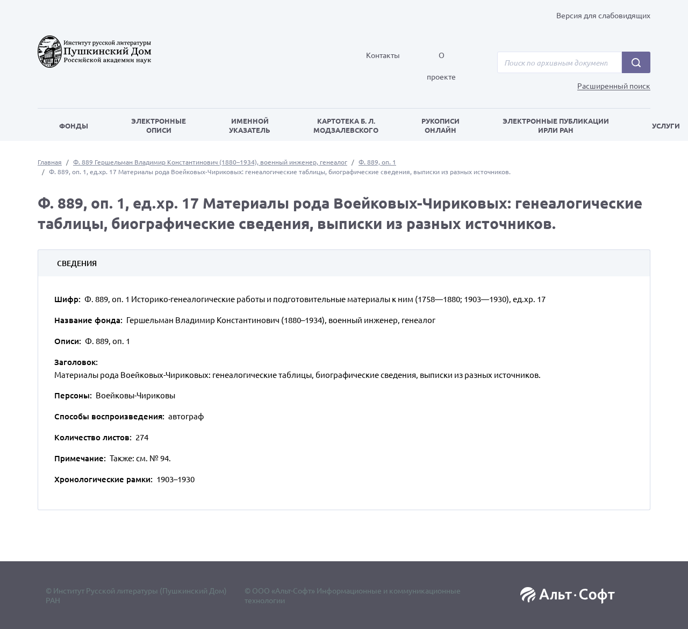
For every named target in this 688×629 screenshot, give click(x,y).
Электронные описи (158, 125)
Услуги (666, 125)
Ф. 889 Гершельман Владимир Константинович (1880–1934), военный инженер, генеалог (210, 162)
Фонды (73, 125)
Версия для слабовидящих (603, 15)
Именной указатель (249, 125)
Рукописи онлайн (440, 125)
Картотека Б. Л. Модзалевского (345, 125)
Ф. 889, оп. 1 (377, 162)
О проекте (441, 65)
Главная (50, 162)
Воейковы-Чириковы (135, 395)
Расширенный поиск (613, 85)
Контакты (383, 55)
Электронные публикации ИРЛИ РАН (556, 125)
